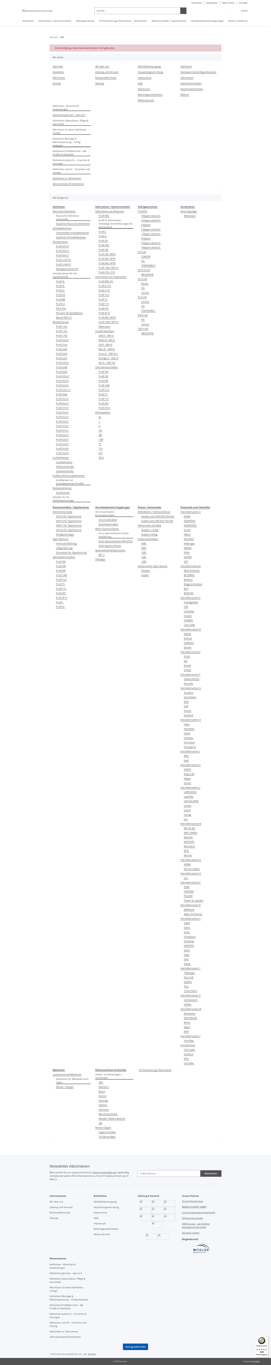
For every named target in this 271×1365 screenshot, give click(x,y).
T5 (100, 444)
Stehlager (100, 559)
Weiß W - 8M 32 (107, 340)
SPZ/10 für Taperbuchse (68, 516)
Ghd (186, 701)
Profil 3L (60, 281)
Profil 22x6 (61, 349)
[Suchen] (183, 10)
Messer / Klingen (65, 1086)
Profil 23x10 (62, 362)
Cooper (188, 615)
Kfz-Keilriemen (60, 241)
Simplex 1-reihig (149, 529)
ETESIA (187, 670)
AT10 (101, 457)
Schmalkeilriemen (62, 228)
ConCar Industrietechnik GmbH (198, 1212)
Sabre (187, 927)
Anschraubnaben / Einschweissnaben (105, 513)
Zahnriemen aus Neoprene (109, 211)
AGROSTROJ (190, 525)
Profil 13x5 (61, 326)
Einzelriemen (63, 492)
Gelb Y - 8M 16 (106, 335)
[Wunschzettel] (231, 11)
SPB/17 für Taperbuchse (68, 525)
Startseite (196, 2)
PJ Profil (142, 252)
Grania (187, 710)
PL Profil (142, 297)
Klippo (187, 778)
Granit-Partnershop (192, 1201)
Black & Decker (192, 570)
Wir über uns (102, 66)
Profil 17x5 (61, 331)
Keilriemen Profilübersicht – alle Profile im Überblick (69, 153)
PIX (143, 261)
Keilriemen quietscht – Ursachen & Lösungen (71, 162)
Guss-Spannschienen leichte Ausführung (114, 535)
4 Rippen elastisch (150, 215)
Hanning (103, 1100)
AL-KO (187, 529)
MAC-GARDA (190, 832)
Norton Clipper (192, 868)
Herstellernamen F (190, 674)
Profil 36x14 (62, 403)
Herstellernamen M (191, 823)
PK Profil (142, 279)
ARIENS (188, 548)
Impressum (144, 89)
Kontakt (243, 2)
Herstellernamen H (191, 719)
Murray (188, 855)
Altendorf (189, 538)
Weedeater (190, 1013)
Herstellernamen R (191, 905)
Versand (92, 1354)
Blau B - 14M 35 (107, 349)
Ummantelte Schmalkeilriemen (72, 232)
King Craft (189, 774)
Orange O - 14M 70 (108, 358)
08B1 (144, 548)
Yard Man (189, 1040)
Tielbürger (189, 972)
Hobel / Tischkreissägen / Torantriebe (108, 1076)
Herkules (188, 737)
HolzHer (103, 1105)
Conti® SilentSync (104, 331)
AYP (186, 561)
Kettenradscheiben (148, 538)
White (187, 1022)
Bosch (102, 1091)
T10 (100, 448)
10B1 (144, 552)
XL (100, 416)
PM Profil (142, 315)
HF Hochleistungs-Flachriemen (155, 1070)
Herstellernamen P (191, 882)
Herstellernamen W (191, 1009)
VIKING (187, 1004)
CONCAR (145, 256)
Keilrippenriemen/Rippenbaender (198, 72)
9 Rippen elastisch (150, 247)
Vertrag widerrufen (135, 1346)
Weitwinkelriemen (62, 488)
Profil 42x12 (62, 421)
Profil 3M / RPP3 (107, 254)
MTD (186, 850)
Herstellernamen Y (190, 1036)
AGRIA (187, 516)
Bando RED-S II (64, 317)
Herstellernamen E (190, 651)
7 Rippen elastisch (150, 233)
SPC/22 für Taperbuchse (68, 529)
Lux (186, 819)
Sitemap (99, 83)
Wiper (187, 1027)
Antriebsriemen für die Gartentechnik (65, 275)
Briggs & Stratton (193, 584)
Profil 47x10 (62, 426)
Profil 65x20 (62, 448)
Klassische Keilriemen (64, 211)
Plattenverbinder (65, 466)
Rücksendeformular (105, 77)
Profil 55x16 (62, 444)
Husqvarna (190, 746)
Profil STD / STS (107, 272)
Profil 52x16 (62, 439)
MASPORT (189, 841)
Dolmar (188, 638)
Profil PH (142, 211)
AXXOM (188, 557)
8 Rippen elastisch (150, 242)
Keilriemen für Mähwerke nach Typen (72, 1080)
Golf (186, 706)
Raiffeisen (189, 909)
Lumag (187, 814)
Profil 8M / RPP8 (107, 263)
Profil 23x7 (61, 358)
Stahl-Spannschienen (110, 545)
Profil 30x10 (62, 380)
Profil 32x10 (62, 385)
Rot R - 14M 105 (107, 362)
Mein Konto (228, 2)
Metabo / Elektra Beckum (112, 1118)
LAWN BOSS (190, 792)
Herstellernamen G (191, 688)
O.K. (186, 877)
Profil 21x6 (61, 344)
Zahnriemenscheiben (106, 367)
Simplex (145, 570)
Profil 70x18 (62, 453)
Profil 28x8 (61, 371)
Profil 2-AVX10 (63, 259)
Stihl (186, 959)
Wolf (186, 1031)
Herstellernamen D (191, 629)
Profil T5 (103, 299)
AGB (140, 83)
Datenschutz (144, 77)
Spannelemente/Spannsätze (110, 550)
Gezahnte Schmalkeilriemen (71, 237)
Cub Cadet (189, 624)
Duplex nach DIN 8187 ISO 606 (157, 520)
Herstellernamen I (190, 751)
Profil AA (60, 294)
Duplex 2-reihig (149, 534)
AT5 (100, 453)
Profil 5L (60, 290)
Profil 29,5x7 (62, 376)
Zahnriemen (187, 77)
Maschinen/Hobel (108, 1114)
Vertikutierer (190, 999)
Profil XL (60, 606)
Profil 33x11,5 (63, 389)
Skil (100, 1123)
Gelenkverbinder (65, 471)
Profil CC (60, 303)
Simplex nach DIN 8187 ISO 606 (157, 516)
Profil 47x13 (62, 435)
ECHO (187, 656)
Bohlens (188, 579)
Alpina (187, 534)
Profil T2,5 (104, 294)
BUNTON (188, 593)
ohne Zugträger (189, 211)
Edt (185, 661)
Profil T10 (104, 303)
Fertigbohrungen (65, 534)
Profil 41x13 (62, 416)
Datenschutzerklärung (104, 1172)
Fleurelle (188, 683)
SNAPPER (189, 945)
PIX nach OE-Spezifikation (69, 313)
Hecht (187, 733)
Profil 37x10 (62, 407)
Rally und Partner (193, 914)
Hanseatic (189, 728)
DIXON (187, 633)
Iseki (186, 760)
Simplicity (189, 941)
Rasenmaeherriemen (192, 89)
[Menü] (266, 1337)
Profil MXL (104, 215)
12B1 (144, 557)
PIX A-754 (61, 308)
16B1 (144, 561)
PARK (187, 886)
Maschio (188, 837)
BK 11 (102, 554)
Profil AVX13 (62, 250)
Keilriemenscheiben (191, 83)
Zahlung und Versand (106, 72)
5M (100, 430)
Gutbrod (188, 715)
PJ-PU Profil (144, 270)
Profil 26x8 (61, 367)
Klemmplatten (102, 412)
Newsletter (212, 2)
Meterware (104, 326)
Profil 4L (60, 285)
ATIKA (187, 552)
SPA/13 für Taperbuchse (68, 520)
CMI (186, 606)
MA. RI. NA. (189, 828)
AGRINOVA (189, 520)
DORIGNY (189, 642)
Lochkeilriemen (61, 457)
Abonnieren (211, 1173)
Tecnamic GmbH (190, 1233)
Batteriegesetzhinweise (150, 94)
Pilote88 (188, 896)
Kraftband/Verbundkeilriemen (69, 475)
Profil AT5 (104, 308)
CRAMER (188, 620)
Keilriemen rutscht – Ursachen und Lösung (71, 171)
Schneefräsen (188, 1045)
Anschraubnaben (108, 519)
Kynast (187, 783)
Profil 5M (103, 376)
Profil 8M (103, 380)
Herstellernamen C (191, 597)
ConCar (145, 292)
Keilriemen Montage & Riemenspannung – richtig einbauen (66, 142)
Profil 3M (103, 371)
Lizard (187, 810)
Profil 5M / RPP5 (107, 258)
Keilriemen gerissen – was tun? (69, 115)
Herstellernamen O (191, 873)
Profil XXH (104, 245)
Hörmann (104, 1109)
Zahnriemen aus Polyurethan (110, 276)
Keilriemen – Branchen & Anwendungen (66, 107)
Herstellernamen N (191, 859)
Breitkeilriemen (61, 322)
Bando (144, 283)
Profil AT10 (104, 313)
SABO (187, 923)
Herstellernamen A (191, 511)
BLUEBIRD (189, 575)
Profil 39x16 (62, 412)
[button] (226, 11)
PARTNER (189, 891)
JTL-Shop (256, 1361)
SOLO (187, 950)
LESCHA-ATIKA (191, 801)
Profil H (103, 236)
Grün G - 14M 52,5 (108, 353)
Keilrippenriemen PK (67, 268)
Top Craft (189, 977)
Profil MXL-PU (106, 281)
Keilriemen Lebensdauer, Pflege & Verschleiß (70, 122)
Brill (186, 588)
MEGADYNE (147, 274)
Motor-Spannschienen (107, 528)
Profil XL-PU (105, 285)
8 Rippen (146, 238)
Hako (186, 724)
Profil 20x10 (62, 340)
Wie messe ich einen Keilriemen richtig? (69, 131)
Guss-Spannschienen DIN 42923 (116, 541)
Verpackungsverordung (150, 72)
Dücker (188, 647)
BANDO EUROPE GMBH (194, 1207)
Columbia (189, 611)
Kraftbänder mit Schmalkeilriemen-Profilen (70, 482)
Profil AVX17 (62, 255)
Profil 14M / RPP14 (108, 267)
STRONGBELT (148, 265)
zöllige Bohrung (64, 548)
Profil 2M (103, 249)
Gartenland (190, 697)
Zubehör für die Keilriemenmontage (63, 499)
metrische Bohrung (66, 543)
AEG (101, 1082)
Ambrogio (189, 543)
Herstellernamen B (191, 566)
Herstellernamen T (190, 968)
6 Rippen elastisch (150, 229)
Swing (187, 963)
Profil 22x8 (61, 353)
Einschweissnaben (108, 524)
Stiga (186, 954)
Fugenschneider (107, 1132)
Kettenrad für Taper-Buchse (152, 566)
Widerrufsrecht (146, 100)
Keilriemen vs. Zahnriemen (67, 178)
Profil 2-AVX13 (63, 264)
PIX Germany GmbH (192, 1218)
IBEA (186, 755)
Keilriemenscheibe (62, 511)
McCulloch (189, 846)
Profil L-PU (104, 290)
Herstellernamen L (190, 787)
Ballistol (185, 94)
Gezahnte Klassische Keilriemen (73, 223)
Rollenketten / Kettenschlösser (154, 511)
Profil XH (103, 240)
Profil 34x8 (61, 394)
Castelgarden (191, 602)
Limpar (187, 805)
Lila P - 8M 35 (105, 344)
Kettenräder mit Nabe (149, 525)
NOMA (187, 864)
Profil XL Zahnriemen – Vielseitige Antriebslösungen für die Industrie (116, 224)
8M (100, 435)
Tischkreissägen (107, 1136)
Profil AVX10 (62, 246)
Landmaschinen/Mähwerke (67, 1074)
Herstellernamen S (190, 918)
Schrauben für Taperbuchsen (71, 552)
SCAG (187, 932)
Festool (102, 1096)
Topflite (188, 981)
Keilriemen (186, 66)
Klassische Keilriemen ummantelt (67, 217)
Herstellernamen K (191, 764)
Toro (186, 986)
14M (101, 439)
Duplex (145, 575)
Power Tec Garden (193, 900)
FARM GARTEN (191, 679)
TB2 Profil (143, 328)
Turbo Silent (190, 990)
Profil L (102, 231)
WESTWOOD (190, 1018)
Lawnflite (188, 796)
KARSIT (187, 769)
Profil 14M (104, 385)
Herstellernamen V (191, 995)
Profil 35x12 (62, 398)
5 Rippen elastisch (150, 220)
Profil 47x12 (62, 430)
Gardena (188, 692)
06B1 (144, 543)
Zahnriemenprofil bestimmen (68, 183)
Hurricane (189, 742)
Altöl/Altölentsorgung (149, 66)
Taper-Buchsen (60, 538)
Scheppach (190, 936)
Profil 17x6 (61, 335)
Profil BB (60, 299)
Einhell (187, 665)
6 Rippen (146, 224)
